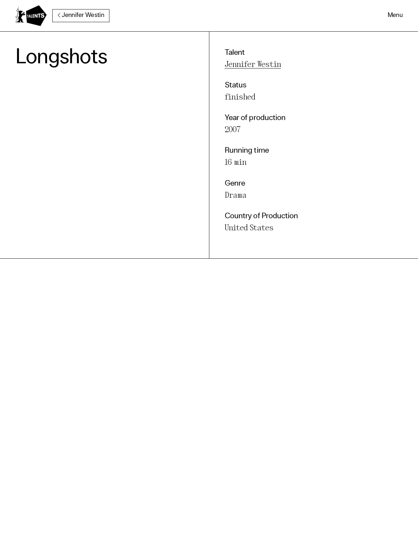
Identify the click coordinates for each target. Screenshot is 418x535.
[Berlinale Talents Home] (31, 15)
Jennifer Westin (83, 15)
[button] (395, 15)
